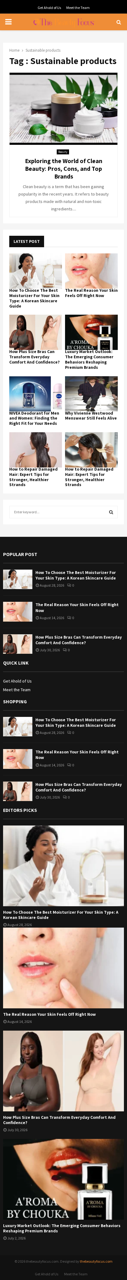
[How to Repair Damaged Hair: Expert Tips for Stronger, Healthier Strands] (35, 450)
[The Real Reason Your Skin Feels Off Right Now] (91, 271)
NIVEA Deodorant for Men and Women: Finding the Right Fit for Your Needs (34, 418)
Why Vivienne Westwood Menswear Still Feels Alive (91, 415)
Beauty (63, 152)
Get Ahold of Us (49, 7)
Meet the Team (78, 7)
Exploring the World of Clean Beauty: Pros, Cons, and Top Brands (63, 168)
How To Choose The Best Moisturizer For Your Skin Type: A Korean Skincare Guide (34, 297)
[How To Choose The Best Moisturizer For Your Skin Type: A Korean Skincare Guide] (35, 271)
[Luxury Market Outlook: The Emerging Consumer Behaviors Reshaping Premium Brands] (91, 332)
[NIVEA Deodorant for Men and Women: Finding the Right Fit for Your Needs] (35, 394)
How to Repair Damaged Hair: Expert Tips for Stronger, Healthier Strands (33, 476)
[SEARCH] (111, 512)
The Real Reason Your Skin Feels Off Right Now (91, 292)
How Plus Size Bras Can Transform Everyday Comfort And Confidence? (34, 357)
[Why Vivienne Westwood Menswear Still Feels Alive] (91, 394)
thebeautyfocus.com (96, 1261)
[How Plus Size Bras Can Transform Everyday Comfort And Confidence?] (35, 332)
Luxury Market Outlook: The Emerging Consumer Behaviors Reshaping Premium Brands (89, 359)
